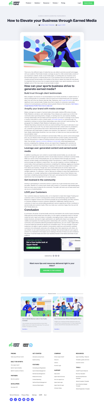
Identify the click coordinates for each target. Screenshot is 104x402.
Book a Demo (88, 3)
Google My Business (67, 100)
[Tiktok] (32, 399)
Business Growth (43, 16)
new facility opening (57, 119)
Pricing (63, 3)
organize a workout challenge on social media (48, 141)
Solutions (37, 3)
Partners (55, 3)
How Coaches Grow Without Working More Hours (67, 319)
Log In (79, 3)
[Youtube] (19, 399)
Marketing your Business (58, 16)
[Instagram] (15, 399)
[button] (53, 256)
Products (28, 3)
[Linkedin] (23, 399)
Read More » (25, 329)
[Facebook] (11, 399)
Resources (46, 3)
